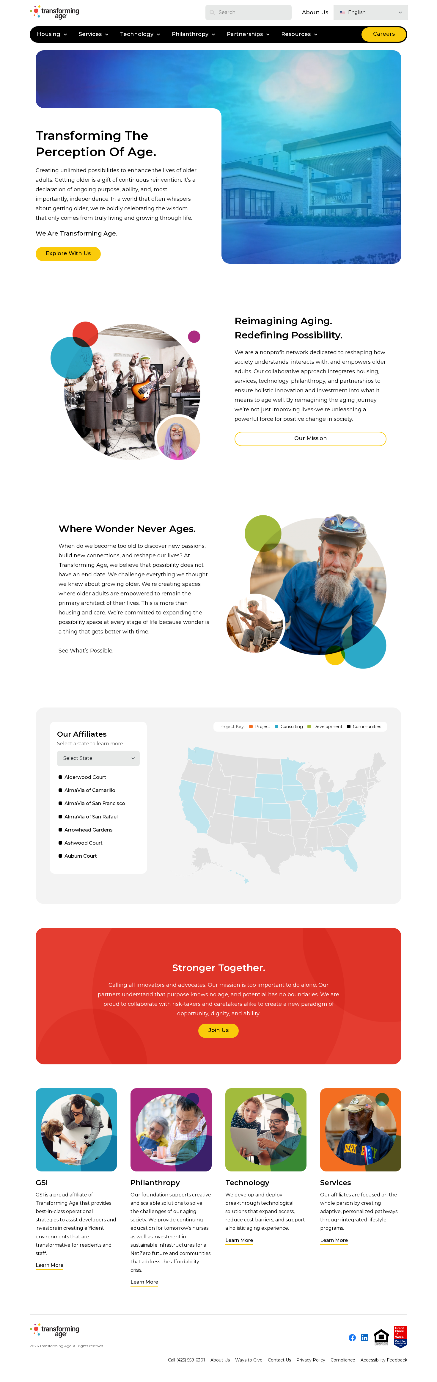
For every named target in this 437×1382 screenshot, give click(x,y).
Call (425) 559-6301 (186, 1360)
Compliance (343, 1360)
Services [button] (90, 34)
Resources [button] (296, 34)
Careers (384, 34)
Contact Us (279, 1360)
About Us (315, 12)
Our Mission (310, 438)
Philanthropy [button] (190, 34)
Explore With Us (68, 253)
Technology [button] (136, 34)
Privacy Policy (310, 1360)
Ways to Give (248, 1360)
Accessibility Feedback (384, 1360)
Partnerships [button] (245, 34)
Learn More (49, 1265)
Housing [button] (48, 34)
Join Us (218, 1030)
